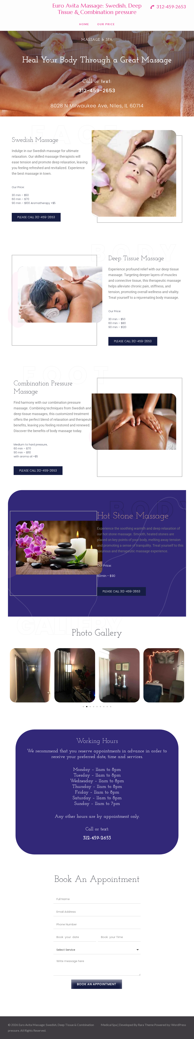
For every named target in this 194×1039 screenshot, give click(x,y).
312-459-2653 (171, 6)
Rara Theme (146, 1025)
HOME (84, 24)
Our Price (106, 24)
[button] (83, 706)
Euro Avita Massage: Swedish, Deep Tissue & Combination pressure (97, 9)
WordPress (178, 1025)
